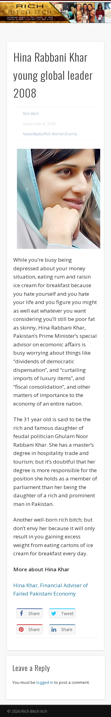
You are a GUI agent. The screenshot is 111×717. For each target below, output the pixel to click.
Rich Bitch (31, 113)
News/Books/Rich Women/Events (50, 134)
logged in (44, 682)
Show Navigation (89, 55)
